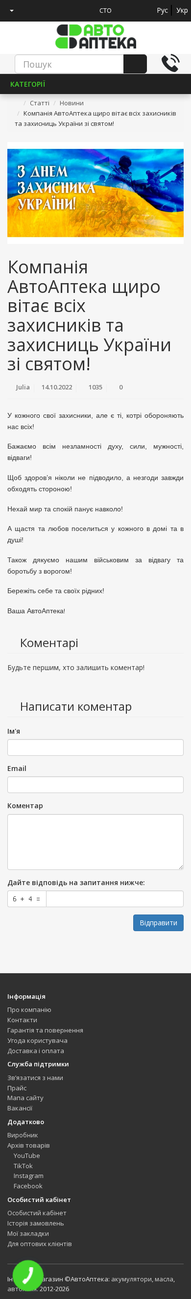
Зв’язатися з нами (35, 1077)
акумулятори (131, 1279)
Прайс (16, 1087)
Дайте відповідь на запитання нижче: (76, 882)
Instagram (28, 1175)
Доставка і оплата (35, 1050)
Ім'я (13, 731)
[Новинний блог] (65, 10)
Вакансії (19, 1108)
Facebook (27, 1185)
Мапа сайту (25, 1097)
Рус (162, 10)
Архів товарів (28, 1145)
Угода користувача (37, 1040)
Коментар (25, 805)
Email (16, 768)
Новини (72, 102)
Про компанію (29, 1009)
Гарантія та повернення (45, 1030)
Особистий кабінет (37, 1212)
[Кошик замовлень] (47, 10)
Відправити (158, 922)
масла (164, 1279)
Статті (39, 102)
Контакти (22, 1019)
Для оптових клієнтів (39, 1243)
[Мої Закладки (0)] (29, 10)
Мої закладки (28, 1233)
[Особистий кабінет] (8, 10)
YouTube (26, 1155)
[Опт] (83, 10)
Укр (182, 10)
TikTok (22, 1165)
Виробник (22, 1135)
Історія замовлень (35, 1223)
